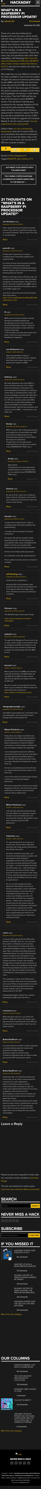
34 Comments (22, 1384)
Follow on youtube (10, 1220)
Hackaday (20, 2)
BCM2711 (12, 159)
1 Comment (20, 1395)
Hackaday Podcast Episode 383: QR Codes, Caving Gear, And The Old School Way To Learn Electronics (24, 1418)
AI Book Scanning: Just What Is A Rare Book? (24, 1366)
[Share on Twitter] (5, 25)
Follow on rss (13, 1220)
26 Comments (22, 1310)
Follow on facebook (2, 1220)
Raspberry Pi (20, 156)
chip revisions (23, 159)
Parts (12, 156)
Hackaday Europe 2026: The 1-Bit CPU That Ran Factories (25, 1303)
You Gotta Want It (22, 1400)
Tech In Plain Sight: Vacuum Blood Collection (23, 1378)
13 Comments (21, 1271)
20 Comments (22, 1297)
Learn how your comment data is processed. (20, 1189)
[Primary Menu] (38, 2)
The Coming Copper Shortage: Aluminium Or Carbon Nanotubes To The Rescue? (18, 179)
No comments (22, 1257)
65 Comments (22, 1371)
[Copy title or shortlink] (14, 25)
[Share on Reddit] (11, 25)
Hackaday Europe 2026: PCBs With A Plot (25, 1251)
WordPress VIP (24, 1482)
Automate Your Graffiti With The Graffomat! (18, 168)
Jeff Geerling (11, 574)
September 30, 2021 (32, 25)
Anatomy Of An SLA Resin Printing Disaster (25, 1265)
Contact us (17, 1220)
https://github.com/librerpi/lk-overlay (17, 692)
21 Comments (34, 21)
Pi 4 (31, 159)
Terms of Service (11, 1478)
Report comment (32, 240)
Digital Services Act (24, 1478)
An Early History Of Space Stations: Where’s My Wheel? (25, 1277)
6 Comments (21, 1427)
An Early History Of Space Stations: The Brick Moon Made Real (24, 1290)
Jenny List (9, 21)
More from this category (11, 1314)
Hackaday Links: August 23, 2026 (25, 1390)
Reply (5, 239)
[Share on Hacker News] (8, 25)
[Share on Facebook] (2, 25)
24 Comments (22, 1284)
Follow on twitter (6, 1220)
